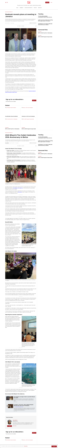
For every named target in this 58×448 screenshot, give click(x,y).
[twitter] (20, 145)
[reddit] (22, 145)
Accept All (54, 446)
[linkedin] (19, 145)
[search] (7, 2)
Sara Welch (15, 420)
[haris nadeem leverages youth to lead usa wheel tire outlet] (9, 398)
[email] (23, 145)
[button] (5, 2)
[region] (29, 446)
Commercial (21, 7)
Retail (17, 7)
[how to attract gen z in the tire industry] (9, 406)
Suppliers (35, 7)
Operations (40, 7)
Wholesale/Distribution (28, 7)
